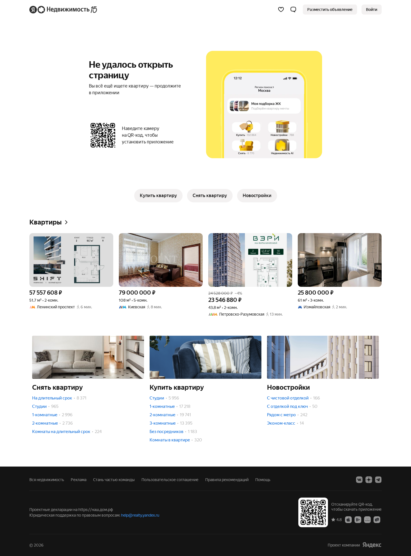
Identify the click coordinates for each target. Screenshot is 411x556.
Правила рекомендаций (227, 479)
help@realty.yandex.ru (140, 515)
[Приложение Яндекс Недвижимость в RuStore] (377, 519)
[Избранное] (281, 9)
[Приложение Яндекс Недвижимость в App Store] (348, 519)
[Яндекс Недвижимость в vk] (359, 479)
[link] (372, 9)
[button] (293, 9)
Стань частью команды (114, 479)
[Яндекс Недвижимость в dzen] (368, 479)
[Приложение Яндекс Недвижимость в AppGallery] (367, 519)
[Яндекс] (372, 545)
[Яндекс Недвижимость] (63, 9)
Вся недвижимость (46, 479)
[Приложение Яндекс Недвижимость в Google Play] (358, 519)
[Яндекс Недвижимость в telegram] (378, 479)
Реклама (78, 479)
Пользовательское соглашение (170, 479)
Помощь (262, 479)
